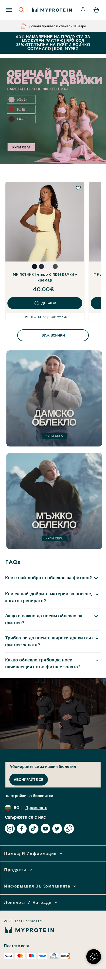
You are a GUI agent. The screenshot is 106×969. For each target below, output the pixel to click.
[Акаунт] (83, 9)
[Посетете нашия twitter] (57, 829)
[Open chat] (69, 829)
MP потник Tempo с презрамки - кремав (45, 277)
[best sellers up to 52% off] (53, 111)
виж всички (53, 335)
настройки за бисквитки (29, 796)
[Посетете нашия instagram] (10, 829)
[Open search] (21, 9)
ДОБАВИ (48, 303)
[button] (34, 266)
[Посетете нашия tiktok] (33, 829)
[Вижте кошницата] (96, 10)
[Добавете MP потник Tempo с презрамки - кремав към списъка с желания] (78, 188)
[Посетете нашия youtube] (45, 829)
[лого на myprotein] (52, 10)
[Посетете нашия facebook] (22, 829)
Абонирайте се (28, 780)
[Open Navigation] (9, 10)
